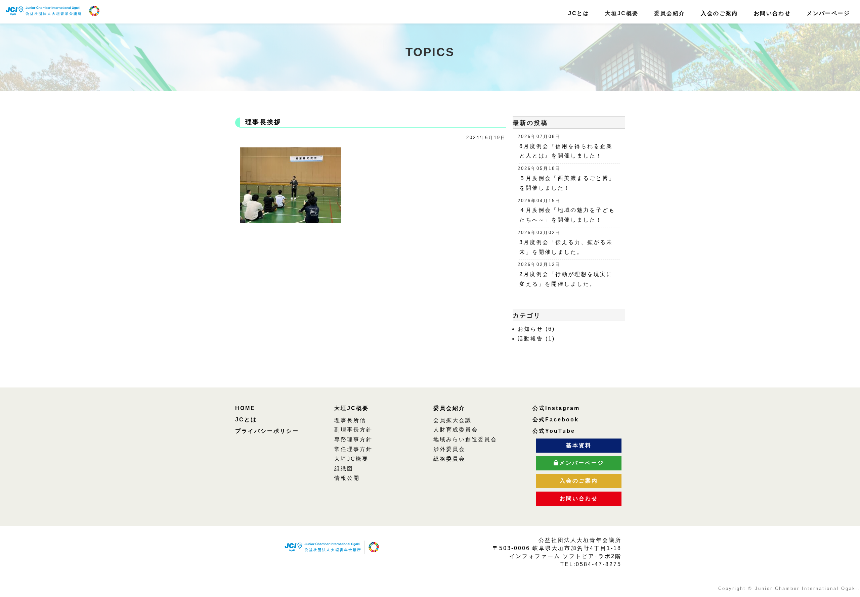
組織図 (343, 468)
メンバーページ (828, 13)
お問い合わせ (772, 13)
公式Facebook (555, 419)
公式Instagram (556, 408)
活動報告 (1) (536, 338)
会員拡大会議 (452, 420)
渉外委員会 (449, 449)
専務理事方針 (353, 439)
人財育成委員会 (455, 429)
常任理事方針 (353, 449)
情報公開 (347, 478)
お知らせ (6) (536, 329)
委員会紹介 (449, 408)
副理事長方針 (353, 429)
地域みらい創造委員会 (465, 439)
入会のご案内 (719, 13)
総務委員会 (449, 459)
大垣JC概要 (351, 408)
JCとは (578, 13)
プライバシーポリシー (267, 431)
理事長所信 (350, 420)
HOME (245, 408)
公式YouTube (553, 431)
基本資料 (579, 445)
